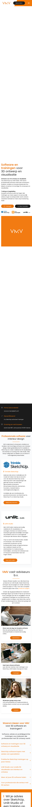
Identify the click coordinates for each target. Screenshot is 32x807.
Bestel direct (19, 3)
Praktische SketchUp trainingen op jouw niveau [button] (14, 760)
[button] (29, 3)
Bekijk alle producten (11, 502)
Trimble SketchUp (11, 472)
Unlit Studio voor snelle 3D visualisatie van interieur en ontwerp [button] (11, 769)
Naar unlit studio (10, 560)
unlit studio (9, 524)
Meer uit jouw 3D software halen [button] (13, 777)
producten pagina (23, 588)
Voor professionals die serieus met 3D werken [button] (14, 783)
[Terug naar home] (6, 3)
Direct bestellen (23, 206)
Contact (16, 710)
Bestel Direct (16, 638)
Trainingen (8, 206)
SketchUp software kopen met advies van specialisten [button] (13, 752)
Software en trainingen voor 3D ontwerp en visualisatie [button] (13, 745)
